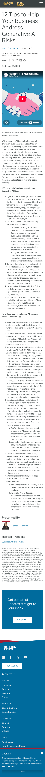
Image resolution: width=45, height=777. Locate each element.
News (5, 697)
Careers (6, 727)
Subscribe (22, 620)
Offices (5, 731)
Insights (14, 48)
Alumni (5, 723)
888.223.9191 (10, 674)
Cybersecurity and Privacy (13, 542)
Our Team (6, 685)
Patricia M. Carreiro (20, 526)
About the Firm (9, 708)
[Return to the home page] (13, 3)
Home (4, 48)
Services (6, 689)
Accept (22, 772)
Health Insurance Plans (13, 746)
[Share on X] (13, 60)
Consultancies (9, 712)
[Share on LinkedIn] (17, 60)
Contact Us (12, 666)
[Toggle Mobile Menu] (41, 3)
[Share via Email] (21, 60)
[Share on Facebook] (9, 60)
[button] (42, 753)
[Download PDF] (24, 60)
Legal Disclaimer (20, 764)
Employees (7, 742)
